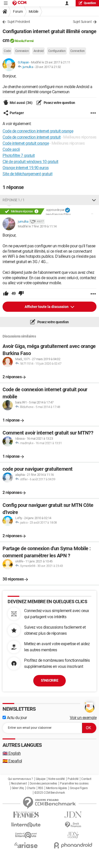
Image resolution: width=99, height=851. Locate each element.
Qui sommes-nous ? (20, 779)
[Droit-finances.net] (73, 825)
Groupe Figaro (79, 788)
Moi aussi (21, 103)
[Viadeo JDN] (73, 835)
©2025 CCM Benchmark (49, 792)
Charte (31, 788)
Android (39, 51)
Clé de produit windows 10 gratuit (30, 161)
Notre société (56, 779)
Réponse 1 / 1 (14, 200)
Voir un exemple (83, 717)
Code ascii (11, 149)
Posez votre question (59, 103)
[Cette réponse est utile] (6, 294)
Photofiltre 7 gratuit (19, 155)
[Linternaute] (26, 824)
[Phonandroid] (73, 845)
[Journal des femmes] (26, 815)
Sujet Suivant (82, 22)
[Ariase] (26, 845)
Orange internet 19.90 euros (26, 167)
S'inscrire (49, 680)
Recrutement (19, 783)
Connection (77, 51)
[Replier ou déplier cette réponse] (94, 200)
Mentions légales (56, 788)
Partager (17, 113)
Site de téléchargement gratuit (27, 173)
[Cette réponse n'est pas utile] (21, 294)
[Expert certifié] (67, 210)
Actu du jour (16, 717)
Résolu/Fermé (24, 41)
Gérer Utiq (18, 788)
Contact (86, 779)
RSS (40, 788)
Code (7, 51)
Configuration (57, 51)
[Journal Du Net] (73, 815)
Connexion (22, 51)
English (12, 753)
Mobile (33, 11)
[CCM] (19, 3)
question (90, 3)
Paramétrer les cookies (74, 783)
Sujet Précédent (18, 22)
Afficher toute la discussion (47, 307)
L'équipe (40, 779)
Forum (18, 11)
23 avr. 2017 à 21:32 (48, 67)
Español (12, 761)
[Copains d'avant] (26, 835)
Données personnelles (43, 783)
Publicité (73, 779)
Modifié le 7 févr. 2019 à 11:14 (37, 226)
